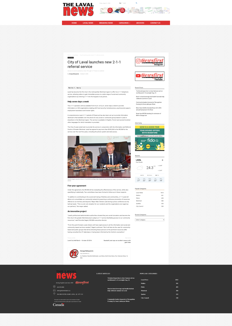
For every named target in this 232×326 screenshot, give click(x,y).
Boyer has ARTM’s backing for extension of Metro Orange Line (148, 114)
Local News (75, 55)
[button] (136, 3)
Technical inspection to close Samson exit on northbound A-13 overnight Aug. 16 (149, 92)
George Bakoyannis (74, 74)
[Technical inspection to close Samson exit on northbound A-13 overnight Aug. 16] (101, 280)
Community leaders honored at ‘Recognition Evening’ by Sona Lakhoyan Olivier (149, 103)
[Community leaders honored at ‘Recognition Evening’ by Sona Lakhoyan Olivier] (101, 301)
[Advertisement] (116, 38)
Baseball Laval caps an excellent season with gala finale (117, 241)
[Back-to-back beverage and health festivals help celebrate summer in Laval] (101, 291)
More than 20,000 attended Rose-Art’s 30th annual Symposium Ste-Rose (148, 109)
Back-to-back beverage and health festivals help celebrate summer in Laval (150, 97)
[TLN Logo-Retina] (78, 9)
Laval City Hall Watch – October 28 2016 (80, 240)
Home (69, 55)
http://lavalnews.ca (84, 253)
